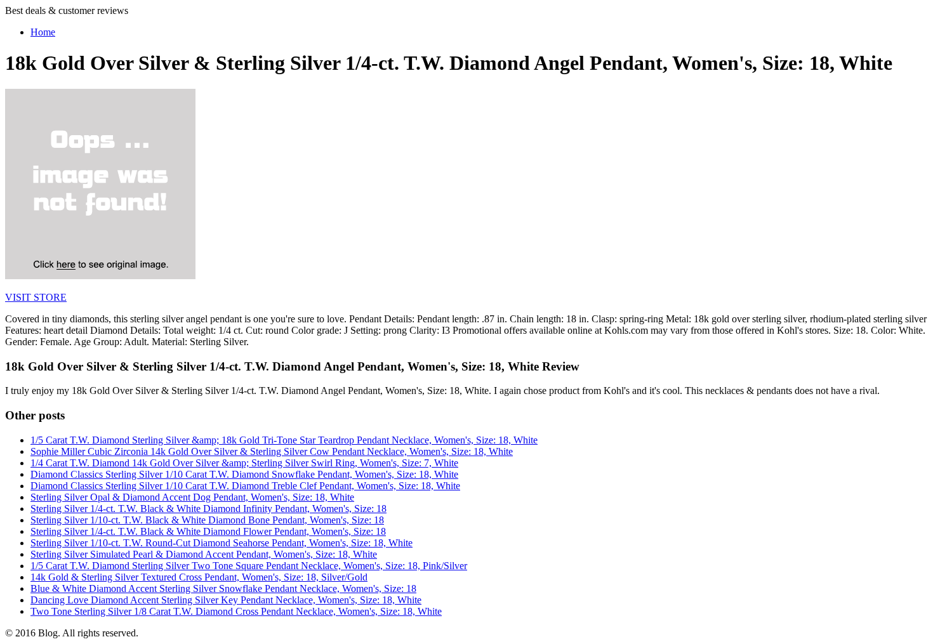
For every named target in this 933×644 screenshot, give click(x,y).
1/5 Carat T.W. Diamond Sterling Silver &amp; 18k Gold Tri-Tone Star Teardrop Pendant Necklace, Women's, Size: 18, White (284, 440)
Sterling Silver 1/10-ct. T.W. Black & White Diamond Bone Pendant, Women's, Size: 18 (207, 520)
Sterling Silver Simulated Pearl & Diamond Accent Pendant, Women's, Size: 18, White (203, 554)
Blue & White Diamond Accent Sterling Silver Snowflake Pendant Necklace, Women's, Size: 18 (223, 588)
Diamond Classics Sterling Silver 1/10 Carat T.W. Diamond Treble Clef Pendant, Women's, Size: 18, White (245, 485)
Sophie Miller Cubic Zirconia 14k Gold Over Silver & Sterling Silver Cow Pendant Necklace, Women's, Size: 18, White (271, 451)
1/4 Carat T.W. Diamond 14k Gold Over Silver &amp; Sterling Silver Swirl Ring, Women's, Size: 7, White (244, 462)
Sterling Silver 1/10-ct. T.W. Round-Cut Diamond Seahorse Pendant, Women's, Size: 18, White (221, 542)
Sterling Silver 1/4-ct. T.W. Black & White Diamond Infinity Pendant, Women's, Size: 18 (208, 508)
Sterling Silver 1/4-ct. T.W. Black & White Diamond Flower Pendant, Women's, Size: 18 (208, 531)
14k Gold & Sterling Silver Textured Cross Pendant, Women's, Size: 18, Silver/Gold (198, 577)
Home (42, 32)
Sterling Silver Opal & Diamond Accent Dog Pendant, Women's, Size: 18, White (192, 497)
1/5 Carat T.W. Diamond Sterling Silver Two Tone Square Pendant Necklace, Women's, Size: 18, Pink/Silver (248, 565)
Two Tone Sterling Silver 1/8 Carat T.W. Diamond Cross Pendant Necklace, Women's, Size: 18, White (236, 611)
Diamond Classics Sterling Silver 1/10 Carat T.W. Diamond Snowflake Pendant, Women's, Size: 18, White (244, 474)
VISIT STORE (36, 297)
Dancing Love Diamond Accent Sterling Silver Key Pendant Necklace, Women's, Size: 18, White (225, 600)
